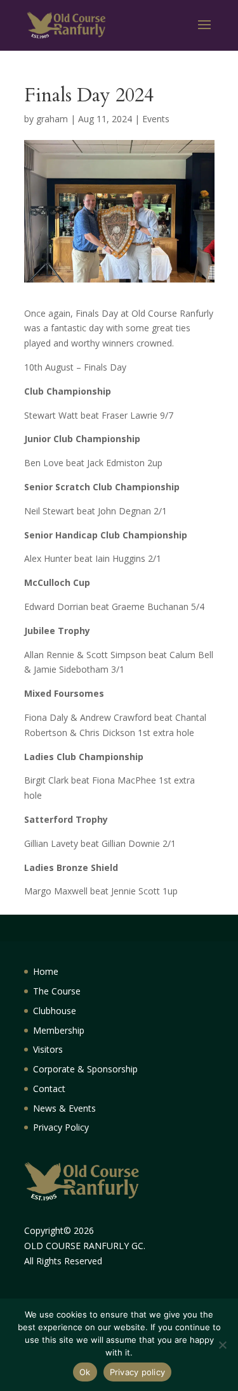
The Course (57, 991)
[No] (222, 1344)
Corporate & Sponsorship (85, 1069)
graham (52, 119)
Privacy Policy (61, 1127)
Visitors (48, 1049)
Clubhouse (54, 1011)
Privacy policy (138, 1372)
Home (45, 971)
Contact (49, 1089)
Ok (85, 1372)
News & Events (64, 1108)
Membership (58, 1030)
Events (155, 119)
